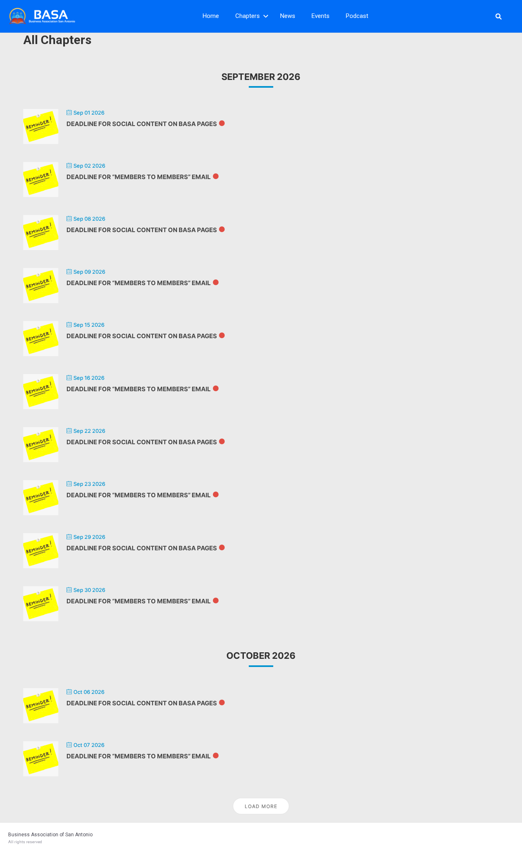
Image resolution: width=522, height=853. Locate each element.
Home (211, 16)
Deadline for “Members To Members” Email (138, 177)
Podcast (357, 16)
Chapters (247, 16)
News (287, 16)
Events (321, 16)
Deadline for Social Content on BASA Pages (141, 124)
